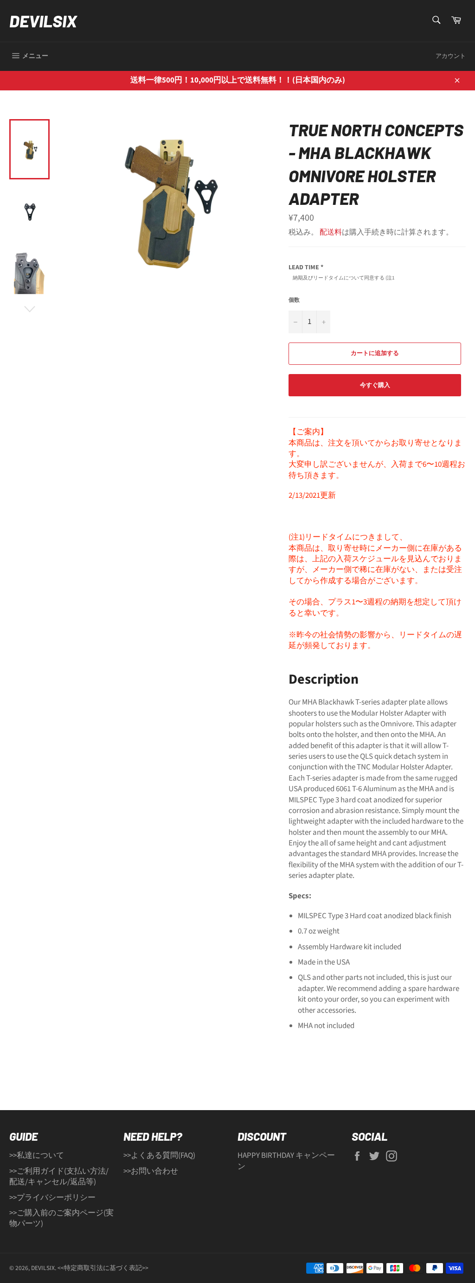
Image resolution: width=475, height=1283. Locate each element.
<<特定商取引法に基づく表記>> (103, 1268)
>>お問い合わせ (150, 1171)
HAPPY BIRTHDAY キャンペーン (286, 1161)
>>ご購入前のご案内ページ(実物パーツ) (61, 1218)
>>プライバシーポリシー (52, 1197)
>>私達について (36, 1155)
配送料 (331, 232)
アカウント (451, 56)
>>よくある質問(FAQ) (159, 1155)
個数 (294, 300)
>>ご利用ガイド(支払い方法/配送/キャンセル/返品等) (59, 1177)
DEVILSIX (43, 21)
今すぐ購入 (375, 385)
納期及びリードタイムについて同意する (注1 (344, 278)
